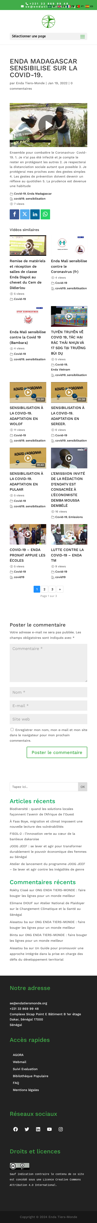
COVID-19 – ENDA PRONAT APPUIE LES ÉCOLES (27, 555)
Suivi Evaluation (25, 1069)
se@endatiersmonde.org (28, 1003)
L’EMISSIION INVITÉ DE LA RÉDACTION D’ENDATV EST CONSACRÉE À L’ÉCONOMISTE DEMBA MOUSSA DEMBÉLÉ (68, 489)
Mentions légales (26, 1090)
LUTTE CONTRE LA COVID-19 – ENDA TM (67, 555)
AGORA (18, 1055)
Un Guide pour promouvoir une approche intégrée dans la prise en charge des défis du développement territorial (46, 953)
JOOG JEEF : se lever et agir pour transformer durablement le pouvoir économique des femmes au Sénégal (48, 851)
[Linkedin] (35, 214)
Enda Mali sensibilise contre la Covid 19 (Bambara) (28, 337)
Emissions (76, 517)
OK (83, 787)
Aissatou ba (19, 922)
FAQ (16, 1083)
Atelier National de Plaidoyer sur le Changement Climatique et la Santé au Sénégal (47, 908)
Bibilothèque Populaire (30, 1076)
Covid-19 (20, 193)
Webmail (19, 1062)
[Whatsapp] (45, 214)
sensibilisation (36, 198)
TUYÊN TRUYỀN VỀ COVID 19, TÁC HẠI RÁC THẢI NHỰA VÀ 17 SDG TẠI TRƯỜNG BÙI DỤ (68, 343)
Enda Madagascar (39, 193)
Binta (14, 935)
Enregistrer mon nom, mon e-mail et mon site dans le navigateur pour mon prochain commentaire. (48, 735)
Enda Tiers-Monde (30, 83)
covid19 (19, 198)
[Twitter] (25, 214)
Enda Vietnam (60, 369)
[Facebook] (14, 214)
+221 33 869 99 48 (24, 1008)
